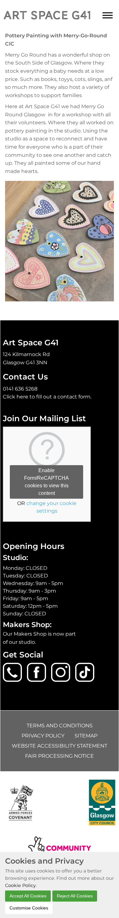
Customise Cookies (29, 907)
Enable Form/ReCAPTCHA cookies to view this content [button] (46, 482)
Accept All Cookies (28, 895)
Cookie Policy (20, 885)
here (22, 397)
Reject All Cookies (75, 895)
